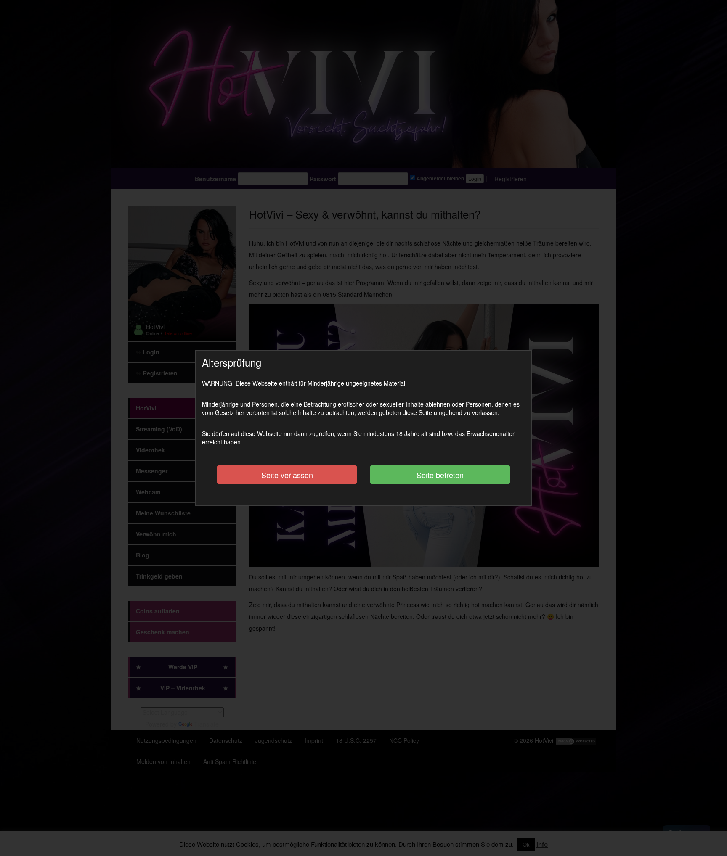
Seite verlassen (287, 474)
